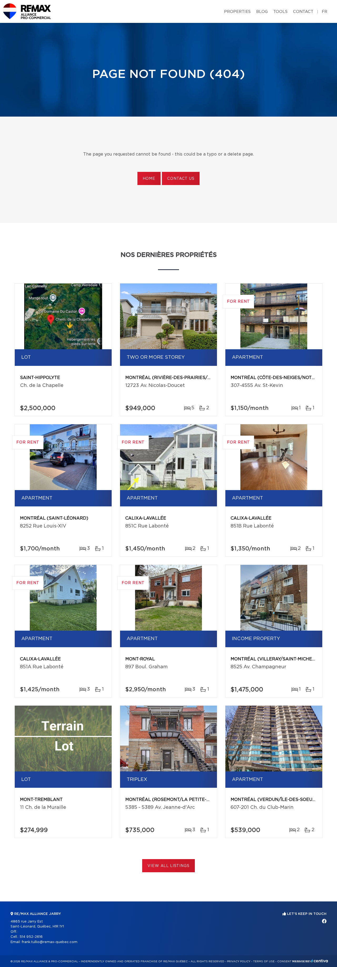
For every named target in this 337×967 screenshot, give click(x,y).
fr (324, 12)
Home (149, 179)
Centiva (319, 961)
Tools (280, 12)
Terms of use (264, 961)
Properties (237, 12)
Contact (303, 12)
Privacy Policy (238, 961)
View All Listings (168, 866)
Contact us (180, 179)
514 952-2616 (31, 937)
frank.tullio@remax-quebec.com (49, 942)
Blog (262, 12)
